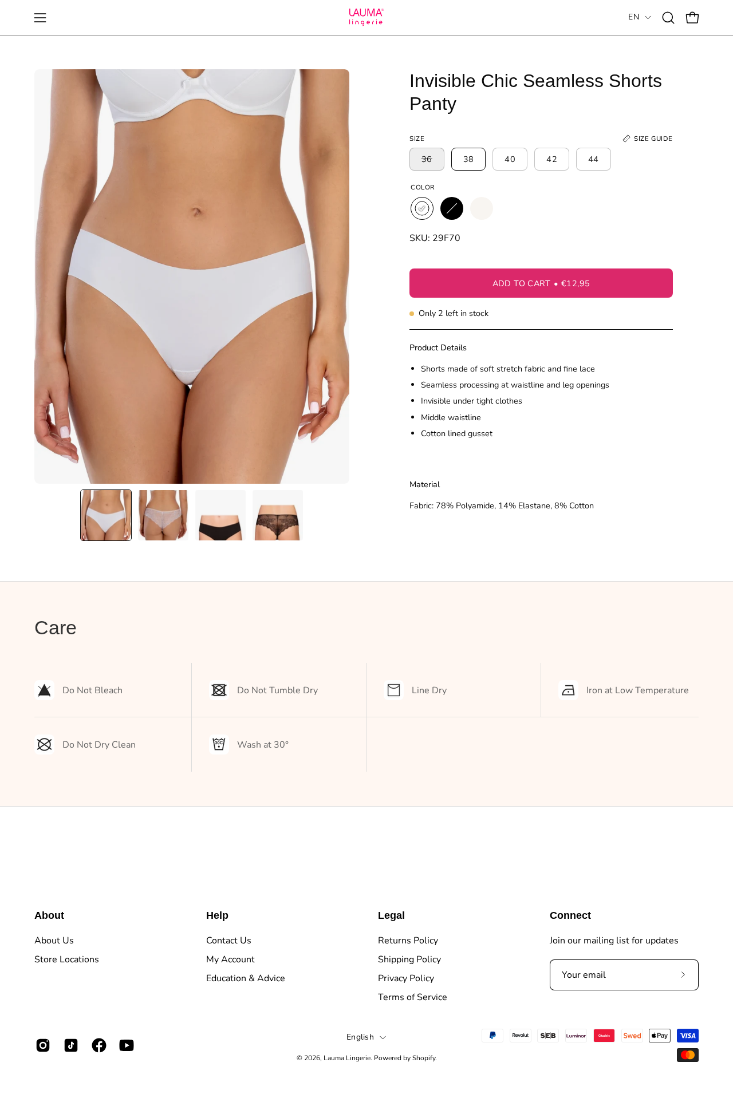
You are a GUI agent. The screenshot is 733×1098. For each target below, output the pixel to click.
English (360, 1037)
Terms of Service (412, 997)
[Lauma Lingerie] (366, 17)
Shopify (423, 1058)
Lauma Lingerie (347, 1058)
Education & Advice (245, 978)
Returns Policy (408, 940)
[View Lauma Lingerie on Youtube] (124, 1045)
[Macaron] (481, 208)
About (49, 915)
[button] (668, 18)
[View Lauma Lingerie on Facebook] (97, 1045)
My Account (230, 959)
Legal (391, 915)
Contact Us (228, 940)
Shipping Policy (409, 959)
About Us (54, 940)
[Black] (451, 208)
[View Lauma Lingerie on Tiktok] (69, 1045)
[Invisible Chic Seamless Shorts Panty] (106, 515)
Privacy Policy (406, 978)
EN (633, 16)
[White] (422, 208)
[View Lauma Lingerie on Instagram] (41, 1045)
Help (217, 915)
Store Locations (66, 959)
